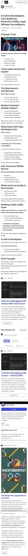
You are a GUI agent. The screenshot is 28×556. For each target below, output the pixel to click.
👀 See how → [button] (7, 323)
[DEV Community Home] (6, 2)
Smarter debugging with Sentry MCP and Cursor (13, 302)
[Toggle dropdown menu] (25, 278)
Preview (15, 341)
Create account (21, 2)
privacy (19, 28)
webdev (4, 30)
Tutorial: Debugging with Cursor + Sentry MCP (13, 374)
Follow (14, 409)
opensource (5, 28)
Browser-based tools (19, 210)
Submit (7, 341)
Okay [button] (4, 553)
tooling (12, 28)
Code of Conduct (9, 346)
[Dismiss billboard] (26, 513)
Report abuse (19, 346)
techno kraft (8, 6)
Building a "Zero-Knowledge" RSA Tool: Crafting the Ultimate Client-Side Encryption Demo (13, 437)
